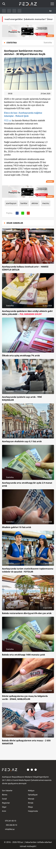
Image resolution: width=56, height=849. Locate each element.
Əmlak (30, 803)
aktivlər (35, 203)
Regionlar (6, 803)
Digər (4, 807)
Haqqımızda (33, 811)
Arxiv (4, 811)
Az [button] (50, 10)
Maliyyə (31, 790)
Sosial (4, 798)
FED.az (7, 120)
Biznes (4, 794)
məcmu (45, 203)
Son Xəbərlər (7, 790)
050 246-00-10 (11, 825)
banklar (24, 203)
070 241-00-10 (10, 820)
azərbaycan (11, 203)
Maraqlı (31, 798)
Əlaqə (30, 807)
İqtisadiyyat (33, 794)
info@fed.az (10, 829)
